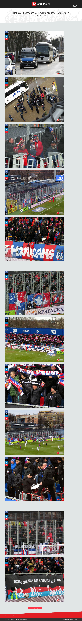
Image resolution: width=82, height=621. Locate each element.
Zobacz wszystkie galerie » (35, 607)
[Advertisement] (35, 266)
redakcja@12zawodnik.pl (72, 619)
